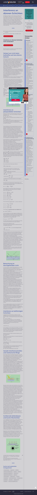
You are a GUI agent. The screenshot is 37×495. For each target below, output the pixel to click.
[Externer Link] (18, 95)
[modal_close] (27, 88)
